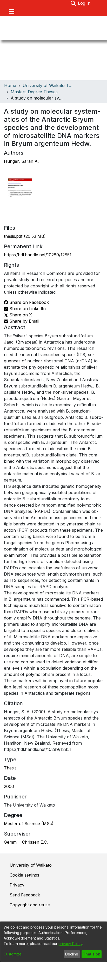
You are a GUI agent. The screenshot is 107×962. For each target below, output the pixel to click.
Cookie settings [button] (24, 875)
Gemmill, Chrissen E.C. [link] (26, 842)
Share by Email (23, 321)
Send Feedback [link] (25, 894)
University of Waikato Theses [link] (49, 85)
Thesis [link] (10, 767)
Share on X (20, 314)
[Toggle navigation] (11, 11)
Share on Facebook (28, 302)
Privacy (17, 885)
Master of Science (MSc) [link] (29, 823)
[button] (73, 3)
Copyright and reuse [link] (30, 904)
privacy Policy (70, 943)
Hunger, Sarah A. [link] (21, 161)
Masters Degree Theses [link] (34, 91)
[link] (25, 236)
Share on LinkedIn (27, 308)
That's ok (91, 954)
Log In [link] (84, 3)
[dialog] (53, 942)
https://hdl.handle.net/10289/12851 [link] (37, 254)
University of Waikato (31, 865)
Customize (13, 954)
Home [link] (10, 85)
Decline (71, 954)
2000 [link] (9, 786)
